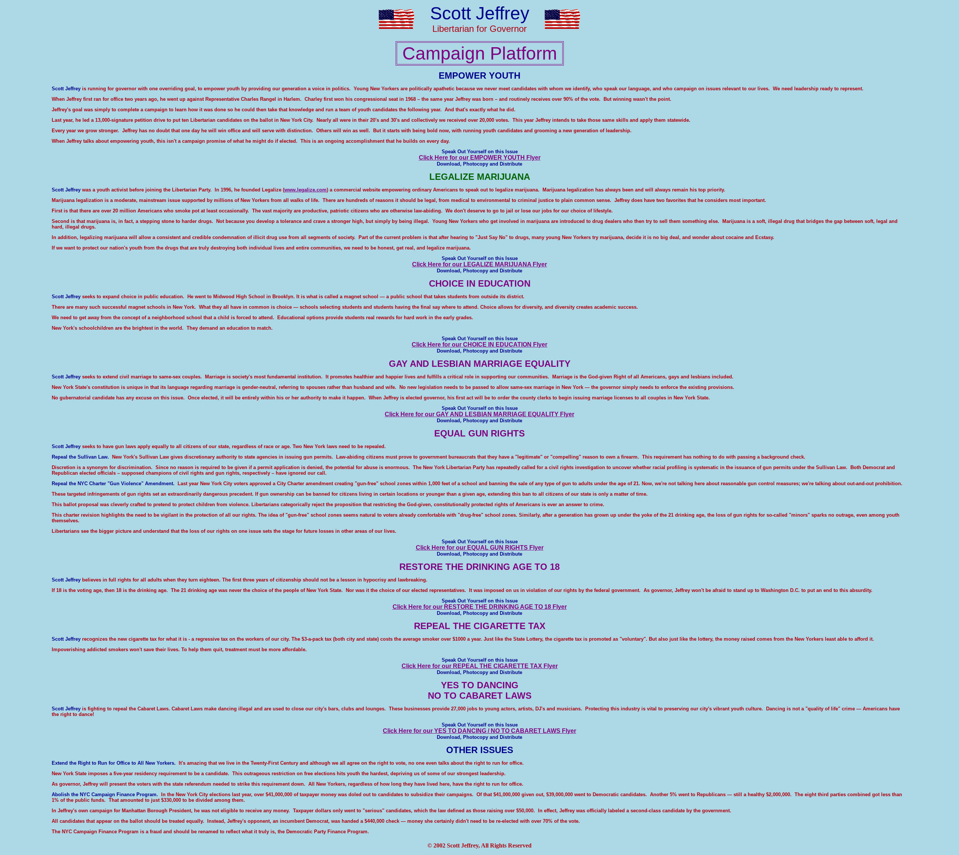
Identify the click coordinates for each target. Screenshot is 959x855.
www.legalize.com (305, 190)
